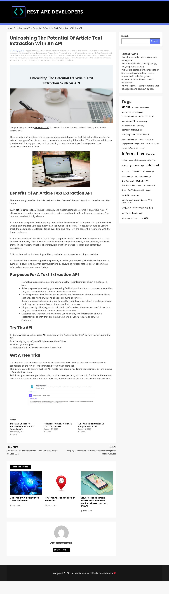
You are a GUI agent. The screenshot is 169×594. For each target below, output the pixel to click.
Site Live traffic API (143, 177)
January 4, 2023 (18, 51)
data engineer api (129, 139)
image (142, 148)
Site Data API (127, 177)
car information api (128, 126)
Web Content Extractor (55, 60)
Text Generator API (149, 185)
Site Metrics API (128, 181)
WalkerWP (114, 587)
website (144, 218)
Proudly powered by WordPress (65, 587)
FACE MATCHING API (152, 144)
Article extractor (65, 53)
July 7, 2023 (16, 505)
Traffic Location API (136, 190)
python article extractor (30, 60)
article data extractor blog (92, 51)
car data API (128, 121)
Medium (150, 154)
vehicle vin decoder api (132, 213)
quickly (43, 60)
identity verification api (130, 148)
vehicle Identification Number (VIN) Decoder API (137, 201)
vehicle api (135, 195)
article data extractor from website (44, 53)
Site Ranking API (142, 181)
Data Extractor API (40, 55)
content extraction (17, 55)
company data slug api (132, 130)
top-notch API (41, 127)
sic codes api (148, 172)
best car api (143, 116)
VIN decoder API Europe (130, 218)
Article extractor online (82, 53)
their (124, 190)
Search (154, 41)
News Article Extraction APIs (82, 58)
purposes (16, 60)
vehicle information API (137, 208)
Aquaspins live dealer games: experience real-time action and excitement (137, 79)
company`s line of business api (135, 134)
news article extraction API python (57, 58)
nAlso (124, 160)
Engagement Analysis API (133, 144)
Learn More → (61, 550)
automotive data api (129, 116)
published (152, 165)
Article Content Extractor (49, 51)
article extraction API (27, 210)
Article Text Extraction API (102, 53)
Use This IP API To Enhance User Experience (24, 499)
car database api (142, 121)
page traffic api (137, 166)
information (102, 55)
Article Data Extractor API (32, 335)
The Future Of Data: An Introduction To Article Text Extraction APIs (22, 426)
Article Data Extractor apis (70, 51)
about (126, 107)
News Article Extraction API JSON (30, 58)
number (125, 166)
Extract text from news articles (84, 55)
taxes (139, 185)
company (140, 126)
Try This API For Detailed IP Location (60, 499)
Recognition (126, 172)
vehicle (125, 195)
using (148, 190)
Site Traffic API (128, 185)
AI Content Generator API (140, 107)
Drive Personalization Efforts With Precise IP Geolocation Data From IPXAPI (94, 502)
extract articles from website (60, 55)
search (137, 171)
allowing (35, 51)
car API (151, 116)
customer (28, 55)
